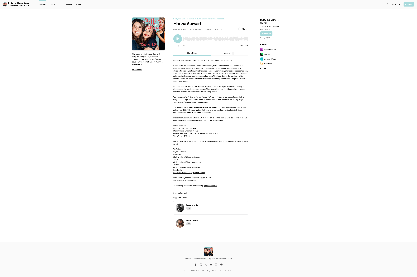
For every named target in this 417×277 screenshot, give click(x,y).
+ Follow (408, 4)
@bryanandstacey (193, 157)
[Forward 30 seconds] (179, 45)
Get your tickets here (215, 89)
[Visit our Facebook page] (195, 265)
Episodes (42, 4)
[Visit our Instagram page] (201, 265)
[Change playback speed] (184, 45)
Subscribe (266, 33)
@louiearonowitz (210, 186)
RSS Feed (268, 64)
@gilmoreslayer (179, 157)
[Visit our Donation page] (221, 265)
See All (263, 69)
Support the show (180, 198)
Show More (137, 64)
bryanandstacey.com (188, 180)
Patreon (205, 97)
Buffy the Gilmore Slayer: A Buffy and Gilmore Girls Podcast (19, 4)
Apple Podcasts (270, 49)
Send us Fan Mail (180, 193)
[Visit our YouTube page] (211, 265)
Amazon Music (270, 59)
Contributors (67, 4)
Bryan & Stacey (179, 152)
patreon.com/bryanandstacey (197, 102)
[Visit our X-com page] (206, 265)
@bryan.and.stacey (193, 162)
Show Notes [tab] (192, 53)
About (78, 4)
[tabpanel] (210, 130)
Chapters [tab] (228, 53)
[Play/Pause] (177, 38)
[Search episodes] (387, 4)
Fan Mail (54, 4)
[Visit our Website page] (216, 265)
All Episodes (137, 70)
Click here (205, 110)
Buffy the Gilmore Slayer (182, 172)
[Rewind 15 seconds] (175, 45)
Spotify (267, 54)
